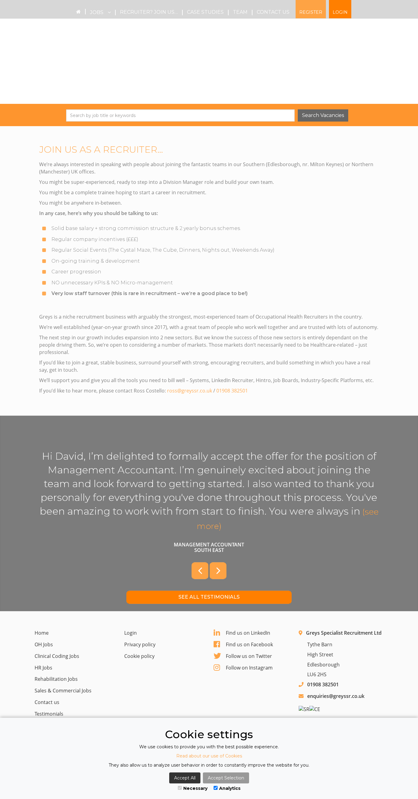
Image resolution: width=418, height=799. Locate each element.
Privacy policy (139, 644)
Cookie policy (139, 656)
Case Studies (205, 12)
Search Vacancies (323, 115)
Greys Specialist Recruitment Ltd (344, 632)
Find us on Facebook (249, 644)
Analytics (230, 788)
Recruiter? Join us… (149, 12)
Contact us (273, 12)
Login (340, 12)
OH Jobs (44, 644)
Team (240, 12)
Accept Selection (226, 778)
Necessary (195, 788)
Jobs (97, 12)
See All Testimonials (209, 597)
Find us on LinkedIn (248, 632)
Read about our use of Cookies (209, 756)
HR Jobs (43, 667)
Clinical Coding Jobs (57, 656)
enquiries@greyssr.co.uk (335, 696)
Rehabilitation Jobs (56, 679)
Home (42, 632)
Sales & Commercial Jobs (63, 690)
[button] (200, 570)
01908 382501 (232, 390)
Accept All (185, 778)
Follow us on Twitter (249, 656)
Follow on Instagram (249, 667)
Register (310, 12)
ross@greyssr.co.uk (189, 390)
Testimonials (49, 713)
